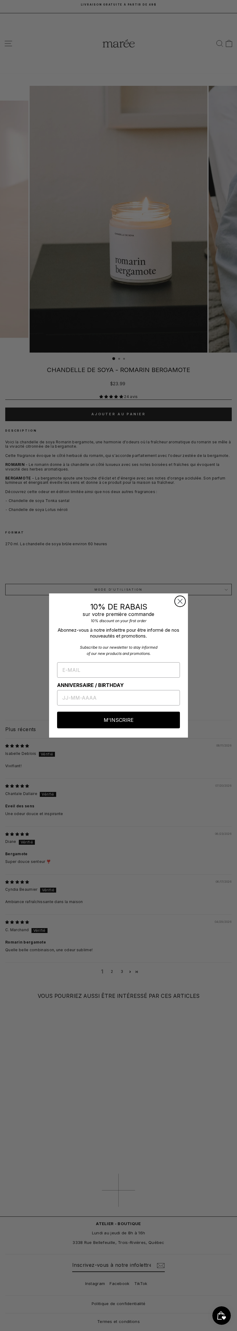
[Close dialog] (180, 601)
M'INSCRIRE (119, 720)
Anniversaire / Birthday (90, 685)
